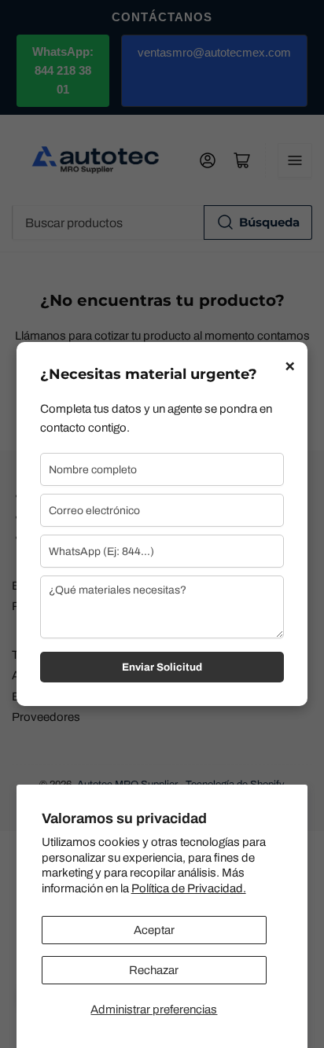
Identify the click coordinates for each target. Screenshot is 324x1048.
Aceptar (154, 930)
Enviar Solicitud (162, 667)
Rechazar (154, 970)
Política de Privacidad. (188, 888)
